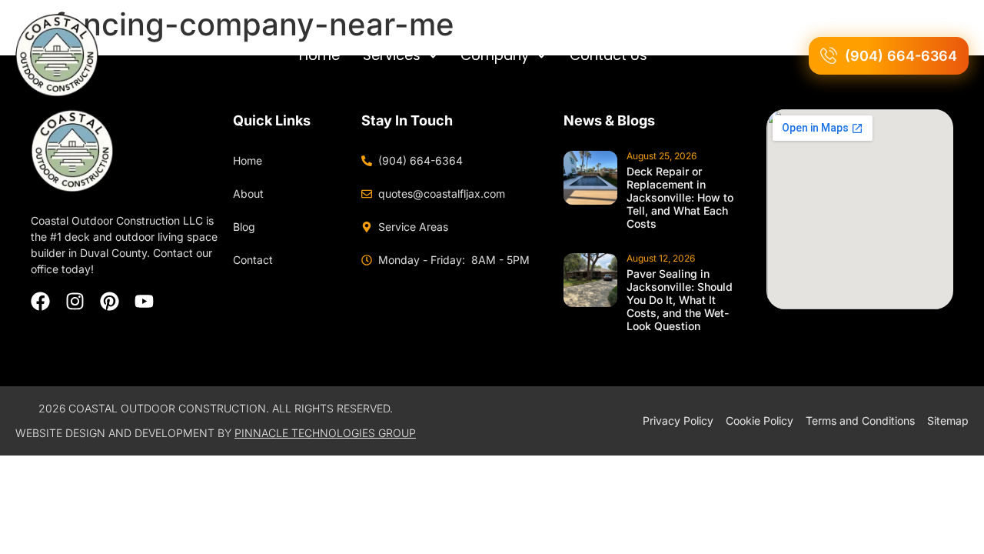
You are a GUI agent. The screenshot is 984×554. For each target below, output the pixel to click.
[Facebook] (40, 301)
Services (392, 55)
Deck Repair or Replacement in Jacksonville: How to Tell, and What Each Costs (680, 197)
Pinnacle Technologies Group (325, 432)
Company (494, 55)
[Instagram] (75, 301)
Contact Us (608, 55)
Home (319, 55)
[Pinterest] (109, 301)
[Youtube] (144, 301)
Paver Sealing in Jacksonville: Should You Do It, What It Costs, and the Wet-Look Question (680, 299)
